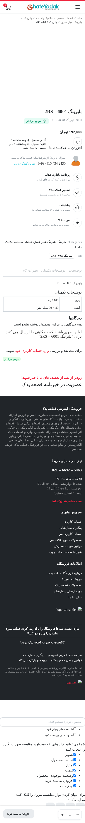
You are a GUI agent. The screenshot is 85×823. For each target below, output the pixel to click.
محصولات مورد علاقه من (66, 540)
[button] (78, 141)
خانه (79, 18)
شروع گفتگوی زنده (24, 163)
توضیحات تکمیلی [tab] (53, 270)
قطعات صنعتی (65, 18)
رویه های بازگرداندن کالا (33, 660)
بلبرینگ (28, 18)
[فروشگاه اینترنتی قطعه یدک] (43, 7)
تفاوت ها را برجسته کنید (59, 735)
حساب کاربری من (70, 534)
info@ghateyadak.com (67, 501)
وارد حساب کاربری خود (32, 350)
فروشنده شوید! (72, 579)
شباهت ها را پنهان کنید (59, 729)
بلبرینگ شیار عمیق (71, 22)
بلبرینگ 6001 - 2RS (61, 255)
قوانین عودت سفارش (68, 546)
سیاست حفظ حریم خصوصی (65, 655)
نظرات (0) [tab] (30, 270)
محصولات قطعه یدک (68, 585)
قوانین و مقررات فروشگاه (66, 660)
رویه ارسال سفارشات (67, 591)
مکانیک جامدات (44, 18)
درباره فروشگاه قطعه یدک (65, 573)
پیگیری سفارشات (71, 527)
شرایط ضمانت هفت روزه (65, 552)
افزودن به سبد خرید (18, 814)
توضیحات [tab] (75, 270)
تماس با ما (75, 597)
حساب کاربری (73, 521)
